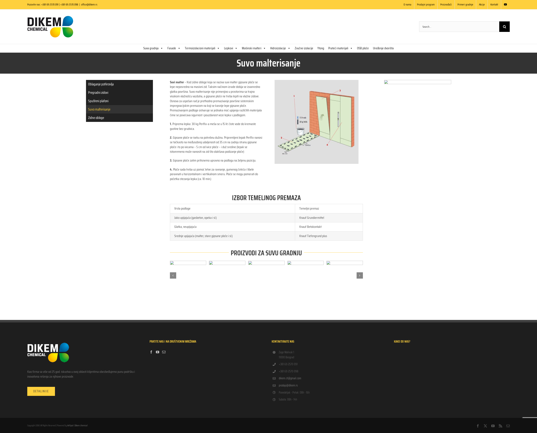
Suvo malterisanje (99, 109)
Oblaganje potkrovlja (101, 84)
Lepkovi (228, 48)
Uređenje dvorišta (383, 48)
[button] (173, 275)
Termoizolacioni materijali (200, 48)
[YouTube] (157, 352)
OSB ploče (363, 48)
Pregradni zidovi (98, 92)
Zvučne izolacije (304, 48)
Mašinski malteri (251, 48)
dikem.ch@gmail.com (290, 378)
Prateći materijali (338, 48)
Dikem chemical (81, 425)
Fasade (171, 48)
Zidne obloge (96, 117)
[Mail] (164, 352)
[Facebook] (151, 352)
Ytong (320, 48)
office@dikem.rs (89, 4)
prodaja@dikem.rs (288, 385)
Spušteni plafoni (98, 101)
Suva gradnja (151, 48)
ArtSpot (70, 425)
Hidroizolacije (278, 48)
